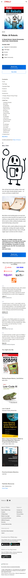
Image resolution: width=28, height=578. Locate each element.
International (5, 528)
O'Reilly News (4, 514)
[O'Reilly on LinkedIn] (7, 500)
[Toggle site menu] (1, 1)
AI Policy (19, 516)
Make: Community (8, 57)
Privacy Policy (20, 514)
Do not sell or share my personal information (10, 566)
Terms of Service (4, 573)
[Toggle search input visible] (26, 1)
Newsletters (19, 512)
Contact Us (19, 510)
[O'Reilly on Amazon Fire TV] (6, 557)
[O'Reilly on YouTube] (9, 500)
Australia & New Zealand (7, 531)
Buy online (14, 72)
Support (19, 507)
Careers (3, 512)
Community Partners (6, 518)
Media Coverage (5, 516)
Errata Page (5, 488)
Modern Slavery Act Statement (7, 574)
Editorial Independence (20, 573)
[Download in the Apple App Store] (5, 545)
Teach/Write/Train (5, 510)
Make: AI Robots (17, 139)
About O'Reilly (5, 507)
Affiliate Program (5, 520)
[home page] (7, 1)
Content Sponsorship (6, 524)
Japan (2, 533)
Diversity (3, 522)
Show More (4, 136)
